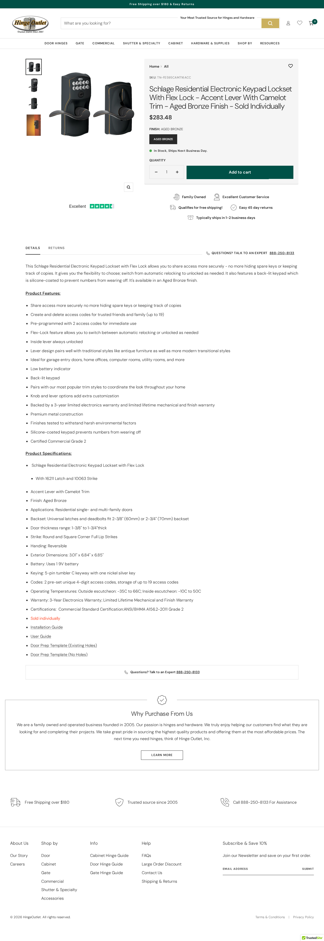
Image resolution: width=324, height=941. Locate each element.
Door (45, 855)
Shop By (245, 43)
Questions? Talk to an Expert (253, 253)
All (166, 66)
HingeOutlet (32, 917)
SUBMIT (308, 869)
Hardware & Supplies (210, 43)
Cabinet (175, 43)
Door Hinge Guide (106, 864)
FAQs (146, 855)
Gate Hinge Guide (106, 872)
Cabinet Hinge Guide (109, 855)
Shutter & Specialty (141, 43)
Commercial (103, 43)
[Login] (288, 23)
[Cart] (311, 23)
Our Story (19, 855)
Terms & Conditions (270, 917)
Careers (17, 864)
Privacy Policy (303, 917)
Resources (270, 43)
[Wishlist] (300, 24)
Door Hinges (56, 43)
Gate (80, 43)
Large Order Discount (161, 864)
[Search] (270, 23)
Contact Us (152, 872)
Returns (56, 248)
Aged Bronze (163, 139)
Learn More (162, 755)
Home (154, 66)
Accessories (52, 898)
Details (33, 248)
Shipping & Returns (159, 881)
